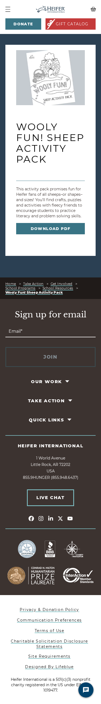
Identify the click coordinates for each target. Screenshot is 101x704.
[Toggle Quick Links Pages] (69, 419)
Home (10, 284)
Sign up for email (50, 315)
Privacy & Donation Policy (49, 609)
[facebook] (31, 518)
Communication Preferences (49, 620)
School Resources (58, 288)
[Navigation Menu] (7, 9)
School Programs (20, 288)
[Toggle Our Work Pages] (67, 381)
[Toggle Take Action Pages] (70, 400)
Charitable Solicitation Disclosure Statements (49, 644)
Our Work (46, 381)
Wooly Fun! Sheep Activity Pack (34, 292)
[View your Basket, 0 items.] (84, 9)
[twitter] (60, 518)
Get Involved (61, 284)
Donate (23, 24)
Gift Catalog (72, 24)
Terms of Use (49, 630)
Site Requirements (49, 656)
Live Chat (50, 497)
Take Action (33, 284)
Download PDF (51, 228)
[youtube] (70, 518)
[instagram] (41, 518)
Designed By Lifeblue (49, 666)
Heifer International (50, 445)
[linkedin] (50, 518)
